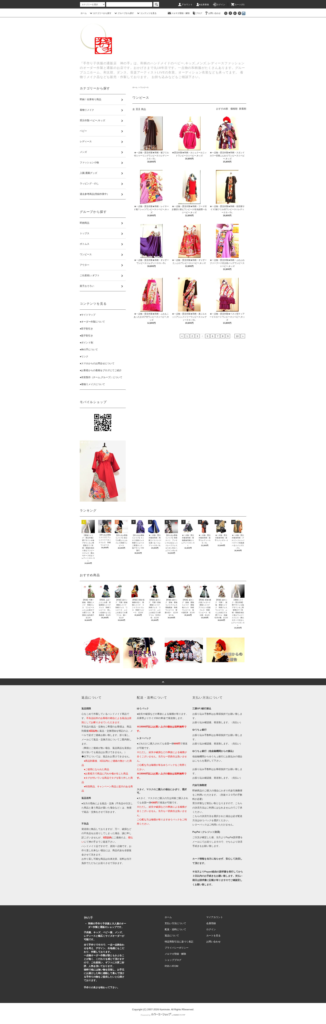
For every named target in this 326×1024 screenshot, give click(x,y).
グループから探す (126, 13)
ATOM (174, 966)
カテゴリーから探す (102, 13)
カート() (239, 4)
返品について (172, 935)
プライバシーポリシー (176, 947)
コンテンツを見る (148, 13)
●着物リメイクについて (92, 384)
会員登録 (204, 4)
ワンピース (144, 87)
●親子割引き (86, 335)
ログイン (220, 4)
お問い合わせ (214, 13)
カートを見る (213, 935)
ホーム (84, 13)
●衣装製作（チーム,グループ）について (101, 377)
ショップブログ (173, 960)
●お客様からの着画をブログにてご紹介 (101, 370)
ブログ (199, 13)
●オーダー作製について (92, 321)
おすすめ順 (222, 108)
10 (237, 336)
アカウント (187, 4)
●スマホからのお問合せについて (97, 363)
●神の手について (89, 349)
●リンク (84, 356)
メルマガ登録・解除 (180, 13)
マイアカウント (214, 917)
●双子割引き (86, 328)
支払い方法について (175, 923)
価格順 (234, 108)
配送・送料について (175, 929)
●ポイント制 (86, 342)
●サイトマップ (87, 314)
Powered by (146, 1015)
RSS (167, 966)
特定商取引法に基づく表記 (179, 941)
